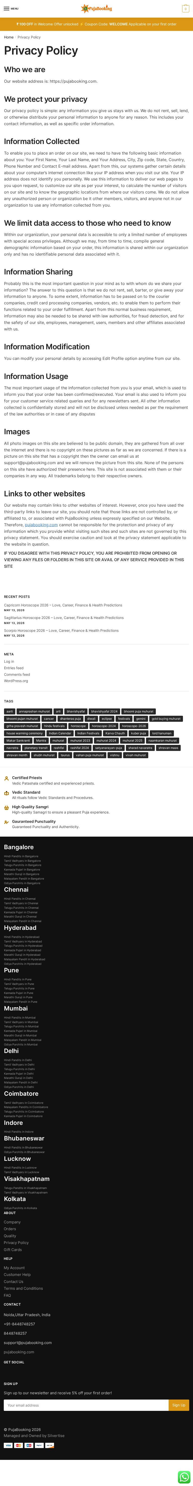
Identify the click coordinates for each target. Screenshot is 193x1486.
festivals (124, 719)
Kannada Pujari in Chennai (20, 912)
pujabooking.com (41, 524)
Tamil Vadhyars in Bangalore (22, 860)
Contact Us (13, 1281)
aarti (10, 711)
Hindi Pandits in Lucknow (20, 1167)
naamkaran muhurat (163, 740)
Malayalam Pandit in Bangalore (24, 878)
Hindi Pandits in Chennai (20, 898)
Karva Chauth (115, 733)
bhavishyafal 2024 (104, 711)
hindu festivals (54, 726)
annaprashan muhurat (34, 711)
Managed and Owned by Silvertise (34, 1435)
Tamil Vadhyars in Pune (19, 984)
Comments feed (17, 674)
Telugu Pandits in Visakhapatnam (25, 1188)
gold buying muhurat (166, 719)
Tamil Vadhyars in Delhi (19, 1064)
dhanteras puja (70, 719)
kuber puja (138, 733)
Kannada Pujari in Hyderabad (22, 950)
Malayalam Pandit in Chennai (22, 921)
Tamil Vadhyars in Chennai (21, 903)
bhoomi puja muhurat (138, 711)
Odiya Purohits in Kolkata (20, 1208)
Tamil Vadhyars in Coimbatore (23, 1103)
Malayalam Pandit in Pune (20, 1001)
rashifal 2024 (79, 748)
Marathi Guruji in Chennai (20, 916)
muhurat (58, 740)
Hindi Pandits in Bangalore (21, 856)
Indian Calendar (60, 733)
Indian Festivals (88, 733)
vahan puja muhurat (90, 755)
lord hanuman (161, 733)
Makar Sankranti (18, 740)
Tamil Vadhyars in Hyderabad (23, 941)
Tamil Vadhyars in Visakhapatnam (26, 1192)
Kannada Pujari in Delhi (19, 1073)
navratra (12, 748)
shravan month (17, 755)
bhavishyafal (76, 711)
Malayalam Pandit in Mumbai (22, 1040)
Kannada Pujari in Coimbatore (23, 1116)
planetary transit (36, 748)
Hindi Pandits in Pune (17, 979)
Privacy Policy (16, 1242)
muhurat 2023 (80, 740)
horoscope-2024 (104, 726)
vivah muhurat (136, 755)
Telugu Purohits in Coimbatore (24, 1111)
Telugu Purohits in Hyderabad (23, 945)
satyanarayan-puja (108, 748)
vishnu (114, 755)
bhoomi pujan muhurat (22, 719)
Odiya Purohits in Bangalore (22, 883)
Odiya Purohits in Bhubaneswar (24, 1152)
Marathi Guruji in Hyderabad (22, 954)
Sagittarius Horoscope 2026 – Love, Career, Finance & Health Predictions (64, 617)
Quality (10, 1235)
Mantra (41, 740)
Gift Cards (13, 1249)
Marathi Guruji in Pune (18, 997)
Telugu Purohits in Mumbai (21, 1026)
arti (58, 711)
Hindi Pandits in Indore (18, 1131)
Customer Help (18, 1274)
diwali (91, 719)
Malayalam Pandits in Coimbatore (26, 1107)
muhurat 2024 (106, 740)
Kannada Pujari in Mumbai (20, 1031)
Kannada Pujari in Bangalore (22, 869)
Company (12, 1222)
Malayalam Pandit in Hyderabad (24, 959)
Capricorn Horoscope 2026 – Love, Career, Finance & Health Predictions (63, 605)
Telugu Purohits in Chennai (21, 907)
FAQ (7, 1295)
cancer (49, 719)
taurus (65, 755)
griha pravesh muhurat (22, 726)
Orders (10, 1228)
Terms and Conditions (23, 1288)
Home (9, 37)
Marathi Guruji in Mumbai (20, 1035)
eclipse (107, 719)
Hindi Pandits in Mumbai (20, 1017)
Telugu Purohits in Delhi (19, 1069)
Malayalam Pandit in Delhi (21, 1082)
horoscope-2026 (134, 726)
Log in (9, 661)
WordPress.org (16, 681)
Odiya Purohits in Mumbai (21, 1044)
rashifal (59, 748)
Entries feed (14, 668)
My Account (14, 1267)
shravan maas (168, 748)
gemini (141, 719)
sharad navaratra (140, 748)
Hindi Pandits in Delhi (18, 1060)
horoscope (78, 726)
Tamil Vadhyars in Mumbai (21, 1022)
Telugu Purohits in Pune (19, 988)
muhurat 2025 (132, 740)
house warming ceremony (25, 733)
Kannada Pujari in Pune (18, 993)
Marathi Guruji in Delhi (18, 1078)
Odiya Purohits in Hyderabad (22, 964)
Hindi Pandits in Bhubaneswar (23, 1147)
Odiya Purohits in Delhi (19, 1087)
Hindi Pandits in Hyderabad (21, 937)
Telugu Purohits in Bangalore (22, 865)
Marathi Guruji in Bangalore (21, 874)
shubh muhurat (44, 755)
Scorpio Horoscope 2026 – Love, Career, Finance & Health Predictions (61, 630)
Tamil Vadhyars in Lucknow (21, 1172)
